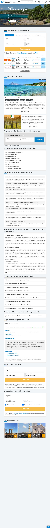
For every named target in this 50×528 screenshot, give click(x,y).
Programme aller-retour (12, 135)
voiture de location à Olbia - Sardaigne (21, 413)
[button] (15, 12)
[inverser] (25, 39)
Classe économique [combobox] (37, 35)
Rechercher (39, 139)
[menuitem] (8, 2)
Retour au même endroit (12, 404)
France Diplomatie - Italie (12, 353)
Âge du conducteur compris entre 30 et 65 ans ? (34, 404)
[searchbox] (27, 1)
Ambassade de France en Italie (13, 355)
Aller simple (22, 135)
